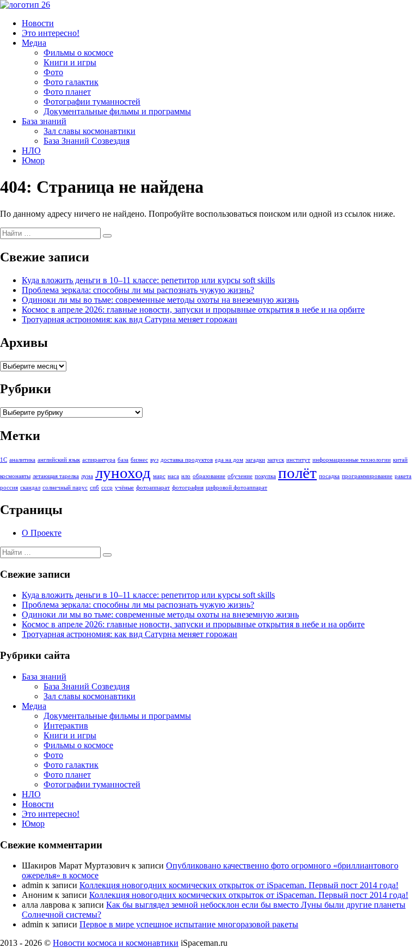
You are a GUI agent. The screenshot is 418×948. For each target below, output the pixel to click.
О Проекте (42, 532)
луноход (123, 472)
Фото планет (67, 91)
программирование (367, 476)
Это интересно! (50, 33)
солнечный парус (65, 488)
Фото (53, 72)
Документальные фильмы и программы (117, 111)
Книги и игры (70, 62)
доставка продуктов (187, 460)
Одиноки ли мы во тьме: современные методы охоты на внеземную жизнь (160, 299)
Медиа (34, 42)
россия (9, 488)
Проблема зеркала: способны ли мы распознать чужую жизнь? (138, 290)
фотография (188, 488)
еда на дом (229, 460)
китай (400, 460)
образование (209, 476)
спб (94, 488)
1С (3, 460)
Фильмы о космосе (78, 52)
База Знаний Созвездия (87, 140)
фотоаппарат (153, 488)
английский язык (59, 460)
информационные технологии (351, 460)
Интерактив (66, 725)
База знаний (44, 121)
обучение (240, 476)
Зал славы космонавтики (90, 131)
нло (185, 476)
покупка (265, 476)
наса (173, 476)
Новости (38, 23)
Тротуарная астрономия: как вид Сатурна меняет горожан (129, 319)
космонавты (15, 476)
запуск (275, 460)
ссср (107, 488)
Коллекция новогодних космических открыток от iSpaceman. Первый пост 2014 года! (238, 885)
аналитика (22, 460)
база (123, 460)
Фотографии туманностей (92, 101)
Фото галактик (71, 82)
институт (298, 460)
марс (159, 476)
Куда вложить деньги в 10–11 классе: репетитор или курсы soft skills (148, 280)
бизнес (139, 460)
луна (87, 476)
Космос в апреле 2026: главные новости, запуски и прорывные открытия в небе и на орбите (193, 309)
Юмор (33, 160)
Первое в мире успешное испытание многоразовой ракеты (188, 924)
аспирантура (98, 460)
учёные (124, 488)
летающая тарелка (56, 476)
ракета (403, 476)
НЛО (31, 150)
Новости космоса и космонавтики (116, 942)
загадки (255, 460)
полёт (297, 472)
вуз (154, 460)
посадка (329, 476)
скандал (30, 488)
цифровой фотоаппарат (236, 488)
